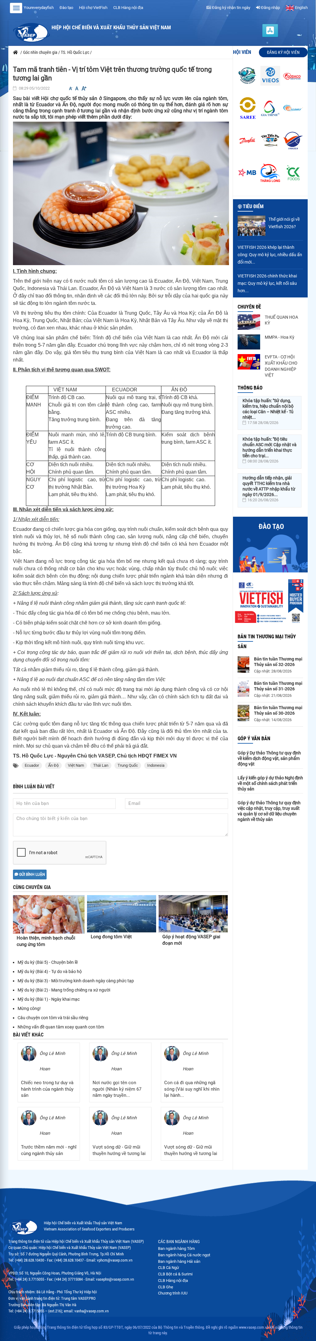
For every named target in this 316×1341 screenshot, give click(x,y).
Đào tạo (66, 7)
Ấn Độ (53, 765)
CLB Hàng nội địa (128, 7)
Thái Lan (100, 765)
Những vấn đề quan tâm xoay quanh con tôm (61, 1026)
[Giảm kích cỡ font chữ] (70, 89)
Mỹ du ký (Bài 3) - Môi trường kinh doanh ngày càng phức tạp (76, 980)
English (301, 7)
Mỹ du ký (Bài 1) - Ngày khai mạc (49, 999)
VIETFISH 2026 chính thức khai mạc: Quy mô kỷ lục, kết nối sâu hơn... (267, 283)
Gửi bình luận (31, 874)
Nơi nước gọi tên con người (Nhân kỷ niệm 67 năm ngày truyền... (117, 1089)
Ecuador (32, 765)
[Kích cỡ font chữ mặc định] (77, 88)
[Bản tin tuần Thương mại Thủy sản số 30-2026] (243, 713)
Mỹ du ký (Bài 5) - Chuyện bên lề (48, 962)
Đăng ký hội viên (283, 52)
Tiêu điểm (253, 206)
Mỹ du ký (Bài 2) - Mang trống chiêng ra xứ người (64, 990)
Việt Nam (76, 765)
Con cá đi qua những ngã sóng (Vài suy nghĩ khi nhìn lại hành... (191, 1089)
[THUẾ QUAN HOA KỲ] (249, 322)
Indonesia (155, 765)
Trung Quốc (128, 765)
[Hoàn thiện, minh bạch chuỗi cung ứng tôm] (49, 914)
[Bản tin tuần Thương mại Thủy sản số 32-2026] (243, 664)
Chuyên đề (249, 307)
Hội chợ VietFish (93, 7)
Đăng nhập (270, 7)
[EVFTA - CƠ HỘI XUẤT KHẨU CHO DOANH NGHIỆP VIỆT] (249, 362)
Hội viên (242, 52)
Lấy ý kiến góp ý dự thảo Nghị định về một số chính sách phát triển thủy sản (270, 783)
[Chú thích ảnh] (121, 193)
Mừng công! (29, 1008)
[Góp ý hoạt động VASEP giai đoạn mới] (193, 913)
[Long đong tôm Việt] (121, 913)
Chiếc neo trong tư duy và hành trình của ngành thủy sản (47, 1089)
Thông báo (250, 388)
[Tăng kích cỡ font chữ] (84, 88)
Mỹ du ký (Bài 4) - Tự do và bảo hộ (50, 971)
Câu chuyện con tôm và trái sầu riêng (53, 1017)
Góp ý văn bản (254, 738)
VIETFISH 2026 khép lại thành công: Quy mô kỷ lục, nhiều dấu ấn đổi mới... (270, 255)
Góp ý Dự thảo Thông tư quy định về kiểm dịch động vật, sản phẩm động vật (269, 758)
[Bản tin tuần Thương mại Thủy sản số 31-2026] (243, 689)
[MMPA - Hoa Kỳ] (249, 342)
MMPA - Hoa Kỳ (279, 337)
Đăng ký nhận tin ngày (230, 7)
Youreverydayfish (39, 7)
